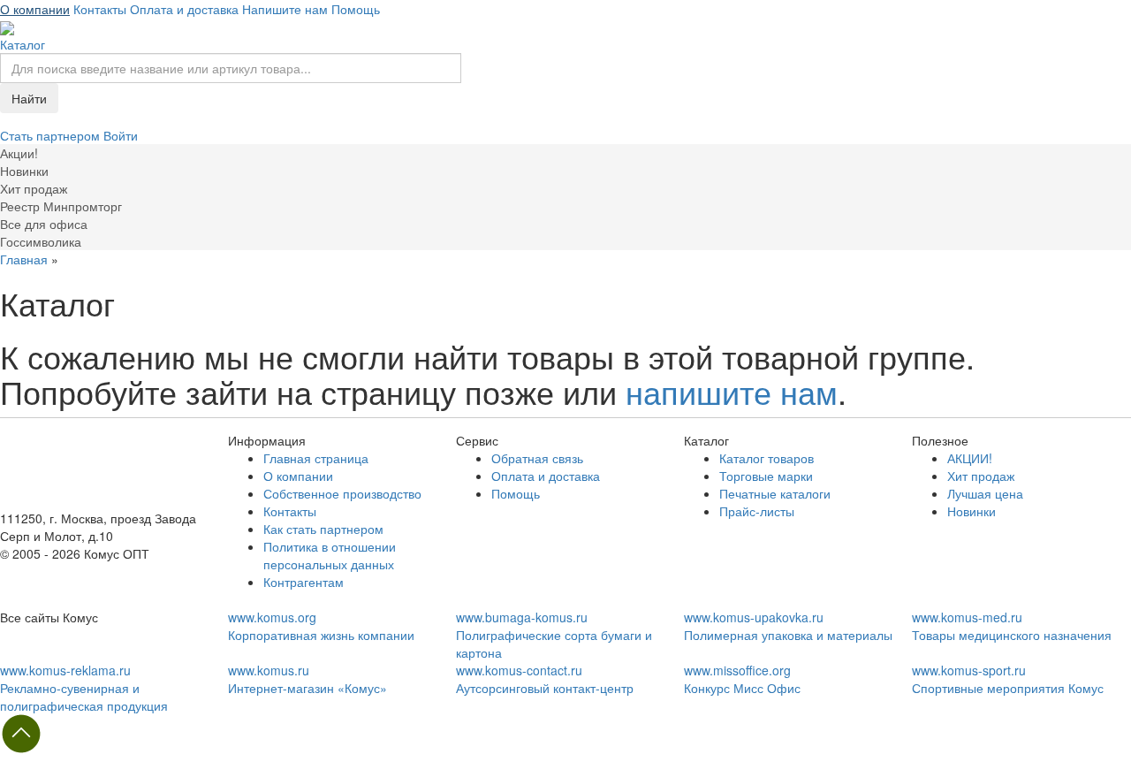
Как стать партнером (323, 528)
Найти (29, 98)
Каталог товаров (766, 458)
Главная (24, 259)
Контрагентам (303, 582)
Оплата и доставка (184, 9)
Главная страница (315, 458)
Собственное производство (342, 493)
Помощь (355, 9)
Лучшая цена (985, 493)
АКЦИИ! (969, 458)
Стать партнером (51, 135)
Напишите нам (285, 9)
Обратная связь (537, 458)
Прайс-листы (756, 511)
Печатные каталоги (775, 493)
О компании (35, 9)
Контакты (99, 9)
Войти (120, 135)
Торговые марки (766, 475)
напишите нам (732, 391)
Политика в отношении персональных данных (329, 555)
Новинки (971, 511)
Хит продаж (980, 475)
